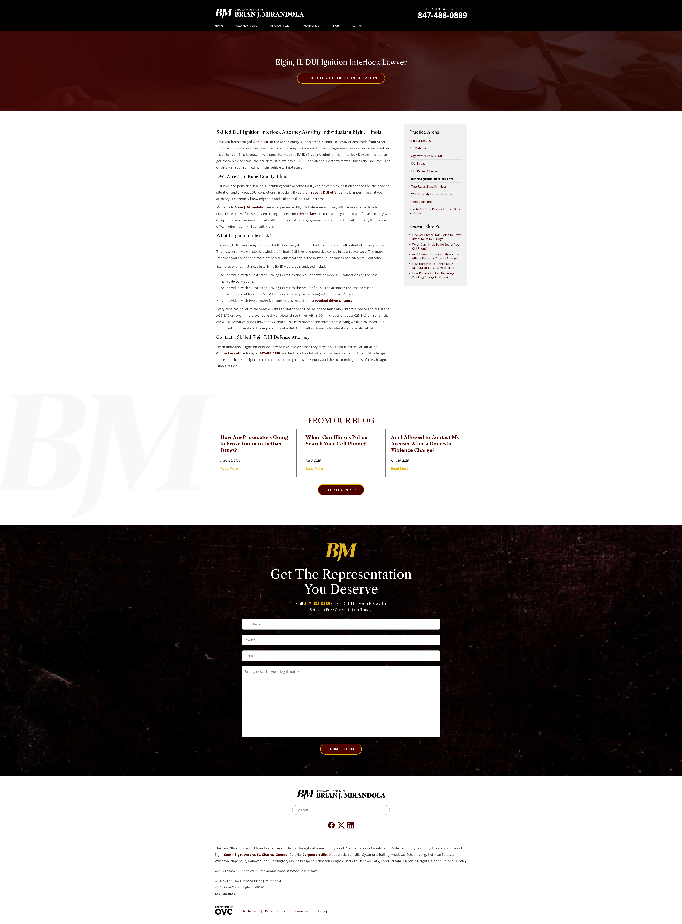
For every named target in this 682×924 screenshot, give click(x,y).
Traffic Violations (420, 202)
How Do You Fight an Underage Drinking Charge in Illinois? (433, 275)
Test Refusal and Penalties (428, 186)
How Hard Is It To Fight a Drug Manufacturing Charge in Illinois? (434, 266)
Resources (300, 911)
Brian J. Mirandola (248, 207)
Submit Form (341, 749)
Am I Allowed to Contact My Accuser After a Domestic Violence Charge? (435, 256)
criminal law (306, 214)
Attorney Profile (246, 26)
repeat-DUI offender (327, 192)
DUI (266, 142)
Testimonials (311, 26)
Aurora (249, 854)
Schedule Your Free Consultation (341, 78)
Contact (357, 26)
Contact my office (230, 353)
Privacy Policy (275, 911)
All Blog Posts (341, 489)
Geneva (282, 854)
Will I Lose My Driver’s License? (431, 194)
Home (219, 26)
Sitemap (321, 911)
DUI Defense (417, 148)
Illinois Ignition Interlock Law (432, 179)
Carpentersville (314, 854)
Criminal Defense (420, 141)
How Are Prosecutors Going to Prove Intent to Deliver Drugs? (436, 237)
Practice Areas (279, 26)
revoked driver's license (334, 300)
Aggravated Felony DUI (426, 156)
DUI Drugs (418, 164)
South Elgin (233, 854)
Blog (336, 26)
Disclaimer (250, 911)
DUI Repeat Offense (424, 171)
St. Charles (265, 854)
